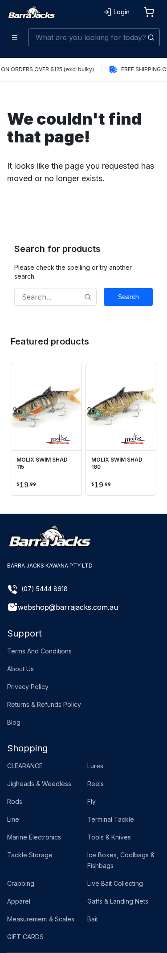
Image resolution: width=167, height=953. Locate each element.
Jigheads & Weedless (39, 783)
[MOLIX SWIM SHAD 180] (121, 407)
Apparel (18, 901)
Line (13, 819)
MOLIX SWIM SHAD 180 (117, 463)
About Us (20, 669)
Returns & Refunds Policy (44, 704)
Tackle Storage (30, 855)
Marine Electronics (34, 837)
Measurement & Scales (40, 919)
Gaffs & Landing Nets (117, 901)
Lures (95, 766)
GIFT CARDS (25, 937)
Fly (91, 801)
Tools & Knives (109, 837)
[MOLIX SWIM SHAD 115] (46, 407)
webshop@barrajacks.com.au (68, 607)
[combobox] (94, 37)
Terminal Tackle (110, 819)
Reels (95, 783)
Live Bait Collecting (115, 883)
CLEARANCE (25, 766)
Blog (13, 722)
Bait (92, 919)
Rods (14, 801)
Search (128, 296)
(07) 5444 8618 (44, 588)
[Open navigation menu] (15, 37)
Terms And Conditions (39, 651)
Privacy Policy (28, 686)
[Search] (151, 37)
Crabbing (20, 883)
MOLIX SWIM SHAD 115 (42, 463)
